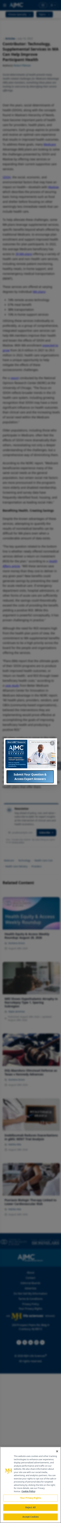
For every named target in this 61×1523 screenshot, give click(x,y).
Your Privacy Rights (30, 1497)
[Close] (57, 1451)
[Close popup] (52, 743)
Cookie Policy (28, 1491)
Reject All (30, 1507)
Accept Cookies (30, 1516)
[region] (30, 1485)
